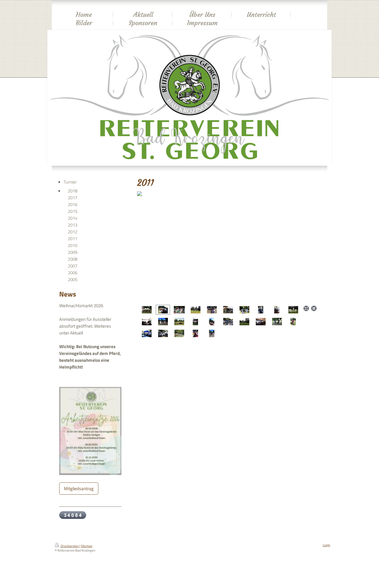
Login (326, 545)
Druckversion (69, 546)
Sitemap (86, 546)
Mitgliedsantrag (79, 488)
